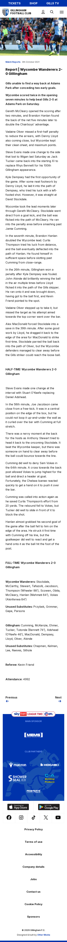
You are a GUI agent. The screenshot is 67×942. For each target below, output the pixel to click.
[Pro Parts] (33, 791)
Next (58, 697)
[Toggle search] (51, 12)
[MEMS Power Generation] (33, 735)
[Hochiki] (49, 765)
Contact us (33, 891)
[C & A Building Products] (49, 778)
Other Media (43, 935)
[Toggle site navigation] (61, 12)
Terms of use (33, 841)
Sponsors (33, 916)
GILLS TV (52, 3)
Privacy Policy (33, 829)
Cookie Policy (33, 904)
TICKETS (14, 3)
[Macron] (17, 765)
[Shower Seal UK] (17, 778)
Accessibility (33, 854)
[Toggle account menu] (43, 12)
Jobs (33, 879)
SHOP (33, 3)
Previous (11, 697)
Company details (33, 866)
